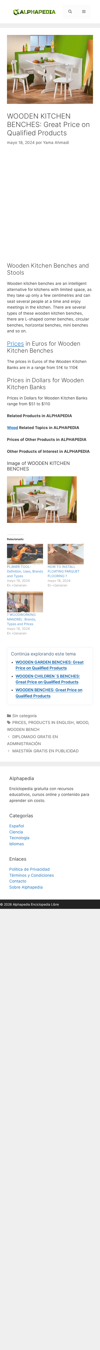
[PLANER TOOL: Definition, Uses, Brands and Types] (25, 554)
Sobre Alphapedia (26, 887)
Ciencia (16, 832)
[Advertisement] (50, 204)
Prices (15, 343)
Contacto (17, 881)
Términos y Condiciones (31, 875)
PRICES (19, 722)
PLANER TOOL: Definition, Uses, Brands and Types (25, 571)
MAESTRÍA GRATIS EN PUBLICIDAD (45, 751)
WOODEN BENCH (23, 729)
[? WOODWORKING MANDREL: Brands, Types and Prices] (25, 602)
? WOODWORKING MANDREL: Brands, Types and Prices (21, 619)
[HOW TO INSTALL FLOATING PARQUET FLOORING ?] (66, 554)
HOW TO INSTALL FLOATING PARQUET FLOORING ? (64, 571)
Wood (12, 427)
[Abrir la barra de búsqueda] (70, 12)
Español (16, 826)
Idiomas (16, 844)
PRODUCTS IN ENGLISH (51, 722)
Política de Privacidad (29, 869)
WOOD (82, 722)
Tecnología (19, 837)
